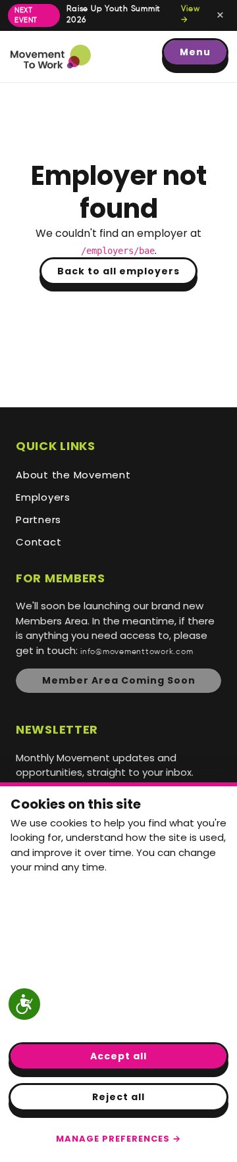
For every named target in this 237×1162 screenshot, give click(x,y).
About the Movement (73, 475)
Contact (38, 542)
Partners (38, 519)
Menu (195, 52)
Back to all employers (118, 271)
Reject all (118, 1096)
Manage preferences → (118, 1138)
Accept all (118, 1056)
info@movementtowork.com (136, 652)
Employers (43, 497)
